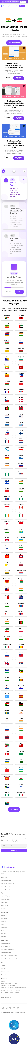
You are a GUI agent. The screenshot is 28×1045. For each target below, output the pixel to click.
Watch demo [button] (8, 78)
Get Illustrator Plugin (18, 78)
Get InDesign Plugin (19, 118)
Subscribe (14, 850)
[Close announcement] (26, 2)
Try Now (22, 1)
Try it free (22, 5)
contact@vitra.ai (6, 997)
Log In (17, 5)
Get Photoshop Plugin (18, 158)
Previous (8, 291)
